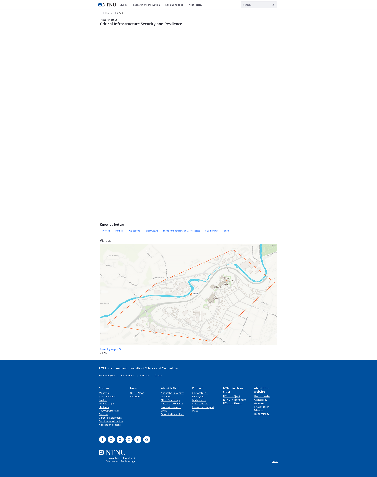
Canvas (159, 375)
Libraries (166, 396)
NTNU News (137, 393)
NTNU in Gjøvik (231, 396)
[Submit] (273, 5)
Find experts (199, 400)
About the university (172, 393)
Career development (110, 417)
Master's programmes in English (107, 396)
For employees (107, 375)
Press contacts (200, 403)
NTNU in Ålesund (232, 403)
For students (128, 375)
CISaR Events (211, 230)
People (226, 230)
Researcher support (203, 407)
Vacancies (135, 396)
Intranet (144, 375)
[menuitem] (124, 5)
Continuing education (111, 421)
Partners (119, 230)
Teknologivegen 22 (110, 349)
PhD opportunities (109, 410)
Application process (110, 424)
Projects (106, 230)
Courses (103, 414)
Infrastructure (151, 230)
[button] (101, 13)
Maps (195, 410)
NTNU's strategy (170, 400)
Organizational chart (172, 414)
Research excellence (172, 403)
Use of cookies (262, 396)
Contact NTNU (200, 393)
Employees (198, 396)
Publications (134, 230)
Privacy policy (261, 406)
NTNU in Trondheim (234, 399)
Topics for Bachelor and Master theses (181, 230)
